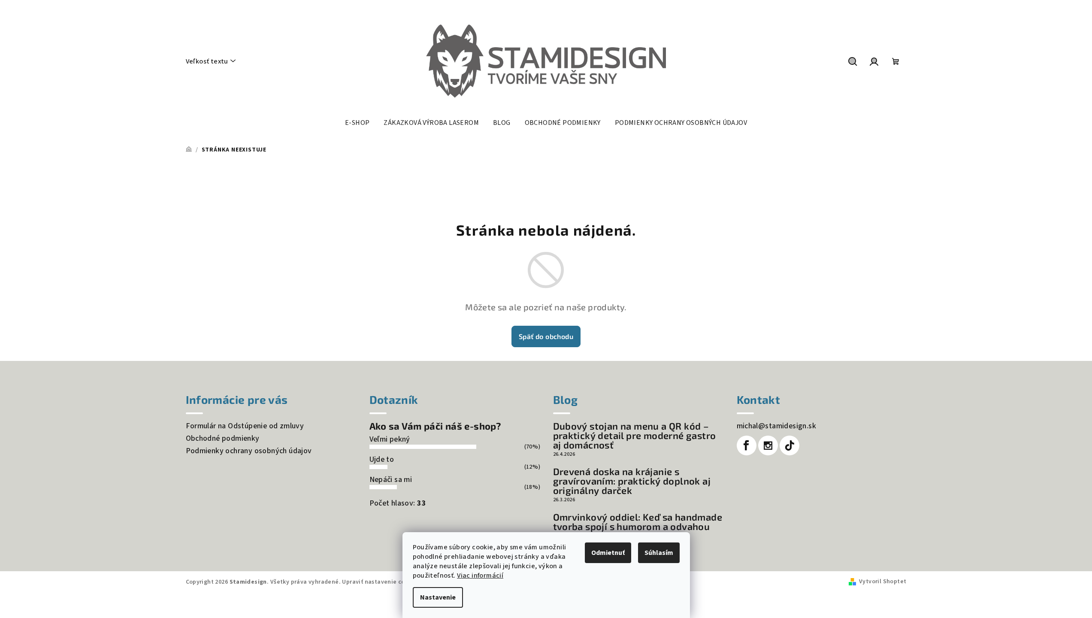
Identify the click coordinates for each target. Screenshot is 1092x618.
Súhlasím (658, 552)
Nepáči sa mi (390, 479)
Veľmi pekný (389, 439)
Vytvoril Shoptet (882, 581)
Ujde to (381, 459)
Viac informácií (480, 575)
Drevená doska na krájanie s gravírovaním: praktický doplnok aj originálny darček (632, 481)
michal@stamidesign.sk (776, 426)
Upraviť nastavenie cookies (381, 582)
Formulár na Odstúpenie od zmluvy (245, 426)
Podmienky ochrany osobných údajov (249, 450)
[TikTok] (789, 445)
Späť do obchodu (546, 336)
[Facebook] (746, 445)
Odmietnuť (608, 552)
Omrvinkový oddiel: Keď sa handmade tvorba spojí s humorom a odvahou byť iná (638, 526)
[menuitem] (357, 123)
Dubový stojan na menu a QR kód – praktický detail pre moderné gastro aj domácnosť (634, 435)
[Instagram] (768, 445)
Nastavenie (438, 597)
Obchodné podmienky (223, 438)
